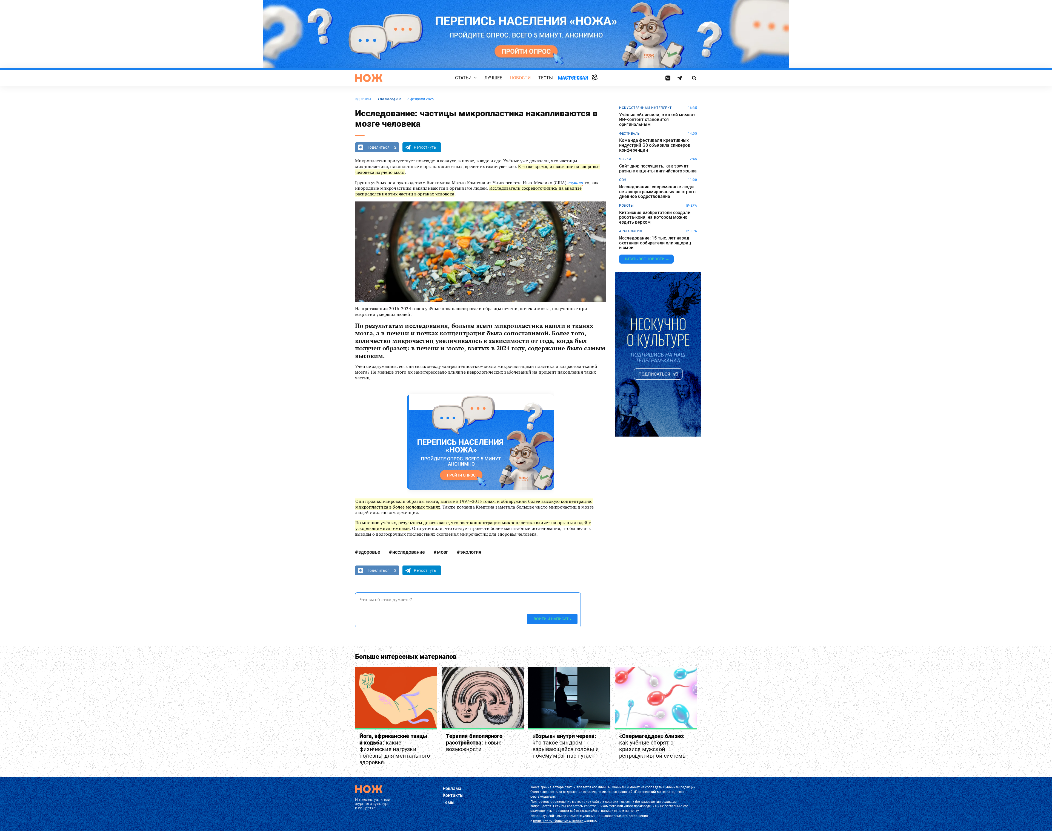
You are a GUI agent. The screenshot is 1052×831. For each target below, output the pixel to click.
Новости (520, 77)
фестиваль (629, 133)
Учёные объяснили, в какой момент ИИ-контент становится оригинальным (657, 119)
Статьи (463, 77)
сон (623, 180)
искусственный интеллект (645, 108)
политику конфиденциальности (558, 821)
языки (625, 159)
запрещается (540, 806)
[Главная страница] (368, 78)
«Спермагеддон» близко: (653, 746)
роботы (626, 205)
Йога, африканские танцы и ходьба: (394, 749)
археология (630, 231)
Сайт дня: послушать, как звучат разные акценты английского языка (658, 168)
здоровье (363, 99)
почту (634, 811)
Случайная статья (594, 77)
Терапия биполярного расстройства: (474, 742)
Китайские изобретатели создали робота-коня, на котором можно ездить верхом (654, 217)
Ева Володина (389, 99)
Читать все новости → (646, 259)
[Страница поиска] (694, 78)
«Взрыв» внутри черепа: (566, 746)
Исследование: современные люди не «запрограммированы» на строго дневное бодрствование (657, 191)
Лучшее (493, 77)
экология (470, 552)
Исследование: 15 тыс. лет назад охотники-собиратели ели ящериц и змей (655, 243)
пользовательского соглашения (622, 816)
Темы (449, 802)
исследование (408, 552)
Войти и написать (552, 619)
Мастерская (573, 77)
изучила (575, 182)
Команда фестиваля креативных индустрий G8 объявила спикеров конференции (654, 145)
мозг (442, 552)
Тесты (545, 77)
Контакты (453, 795)
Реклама (452, 788)
